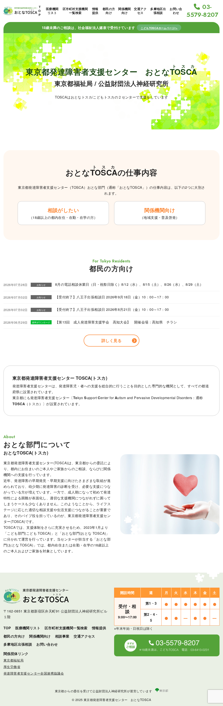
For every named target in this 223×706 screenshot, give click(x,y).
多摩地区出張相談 (158, 11)
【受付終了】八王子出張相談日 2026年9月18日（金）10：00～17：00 (112, 296)
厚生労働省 (11, 666)
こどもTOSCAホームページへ (159, 28)
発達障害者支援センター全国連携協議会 (33, 673)
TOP (39, 11)
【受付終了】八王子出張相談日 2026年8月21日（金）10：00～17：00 (112, 309)
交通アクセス (140, 11)
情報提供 (95, 11)
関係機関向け (124, 11)
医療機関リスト (52, 11)
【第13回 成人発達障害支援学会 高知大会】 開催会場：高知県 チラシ (116, 322)
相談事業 (62, 636)
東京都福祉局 (13, 660)
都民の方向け (109, 11)
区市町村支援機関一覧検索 (75, 11)
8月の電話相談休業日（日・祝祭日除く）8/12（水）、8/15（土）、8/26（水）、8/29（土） (129, 284)
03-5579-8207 (202, 11)
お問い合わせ (176, 11)
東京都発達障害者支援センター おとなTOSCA (117, 699)
